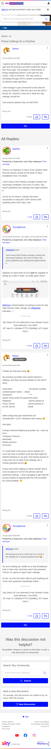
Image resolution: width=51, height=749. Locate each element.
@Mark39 (10, 250)
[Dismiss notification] (48, 10)
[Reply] (45, 116)
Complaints (6, 726)
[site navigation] (2, 3)
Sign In (48, 4)
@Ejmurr (6, 305)
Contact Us (45, 726)
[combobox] (23, 19)
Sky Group (6, 729)
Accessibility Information (40, 724)
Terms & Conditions (42, 722)
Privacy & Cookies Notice (11, 724)
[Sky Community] (14, 3)
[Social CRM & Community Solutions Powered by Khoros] (43, 743)
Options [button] (4, 36)
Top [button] (26, 717)
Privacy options (7, 722)
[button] (47, 48)
